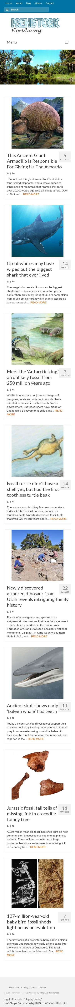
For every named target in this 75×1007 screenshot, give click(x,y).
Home (9, 3)
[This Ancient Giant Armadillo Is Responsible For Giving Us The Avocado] (37, 123)
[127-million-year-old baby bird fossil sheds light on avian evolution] (37, 883)
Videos (38, 3)
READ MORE (31, 194)
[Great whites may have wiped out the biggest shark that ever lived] (37, 231)
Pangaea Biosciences (49, 993)
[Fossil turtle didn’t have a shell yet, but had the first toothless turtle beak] (37, 451)
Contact (50, 3)
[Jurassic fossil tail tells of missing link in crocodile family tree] (37, 775)
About (19, 3)
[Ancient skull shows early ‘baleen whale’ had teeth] (37, 673)
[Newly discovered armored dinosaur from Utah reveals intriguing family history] (37, 555)
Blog (28, 3)
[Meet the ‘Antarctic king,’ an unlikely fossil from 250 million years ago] (37, 339)
